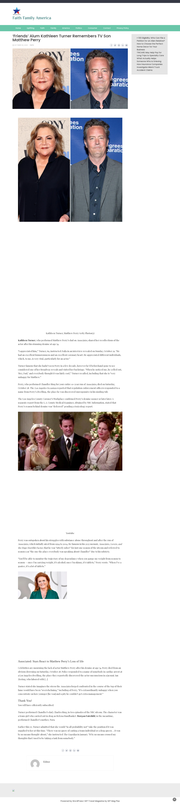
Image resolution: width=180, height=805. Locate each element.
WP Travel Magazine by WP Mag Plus (102, 801)
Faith (42, 28)
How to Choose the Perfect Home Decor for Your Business (150, 46)
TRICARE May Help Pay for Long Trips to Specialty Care (150, 54)
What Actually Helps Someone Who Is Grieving (149, 60)
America (66, 28)
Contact (107, 28)
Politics (79, 28)
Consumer (92, 28)
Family (53, 28)
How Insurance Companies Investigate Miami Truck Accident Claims (149, 67)
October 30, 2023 (21, 45)
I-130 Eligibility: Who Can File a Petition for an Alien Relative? (151, 39)
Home (18, 28)
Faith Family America (31, 17)
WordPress (77, 801)
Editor (46, 761)
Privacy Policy (123, 28)
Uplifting (30, 28)
